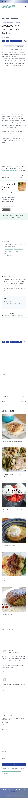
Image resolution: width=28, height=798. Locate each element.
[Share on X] (12, 41)
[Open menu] (25, 6)
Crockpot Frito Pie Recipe (7, 399)
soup (3, 374)
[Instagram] (8, 1)
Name (4, 751)
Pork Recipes (12, 22)
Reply (4, 671)
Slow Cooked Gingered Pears (12, 545)
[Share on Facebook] (3, 41)
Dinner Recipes (14, 18)
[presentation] (14, 426)
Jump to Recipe (9, 46)
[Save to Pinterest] (7, 41)
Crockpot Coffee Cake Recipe (12, 441)
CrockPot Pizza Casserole (22, 399)
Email (4, 758)
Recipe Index (17, 789)
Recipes (7, 18)
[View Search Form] (25, 1)
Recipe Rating (6, 722)
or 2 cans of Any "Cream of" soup (14, 249)
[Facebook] (3, 1)
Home (3, 18)
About (10, 789)
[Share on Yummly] (16, 41)
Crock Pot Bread (8, 614)
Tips (24, 789)
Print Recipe (20, 46)
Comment (5, 729)
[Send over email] (20, 41)
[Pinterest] (16, 792)
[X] (5, 1)
